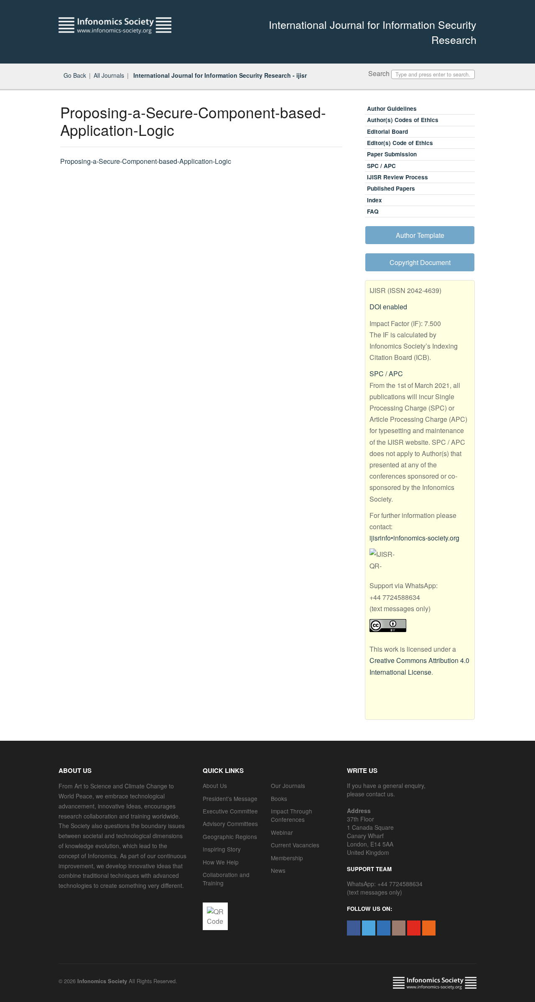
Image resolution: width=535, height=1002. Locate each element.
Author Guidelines (392, 108)
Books (279, 798)
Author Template (420, 235)
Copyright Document (420, 262)
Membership (287, 858)
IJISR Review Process (397, 177)
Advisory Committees (230, 823)
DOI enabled (388, 306)
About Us (215, 785)
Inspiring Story (222, 849)
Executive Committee (230, 811)
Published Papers (391, 188)
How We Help (221, 862)
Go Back (75, 75)
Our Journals (288, 785)
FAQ (373, 211)
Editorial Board (387, 131)
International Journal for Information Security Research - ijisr (219, 75)
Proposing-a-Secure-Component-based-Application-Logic (145, 161)
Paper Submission (392, 154)
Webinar (282, 832)
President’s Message (230, 798)
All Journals (109, 75)
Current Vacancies (295, 845)
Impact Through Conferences (291, 815)
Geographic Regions (230, 836)
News (278, 870)
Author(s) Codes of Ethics (402, 120)
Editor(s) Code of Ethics (400, 143)
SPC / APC (381, 166)
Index (374, 200)
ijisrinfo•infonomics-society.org (414, 538)
